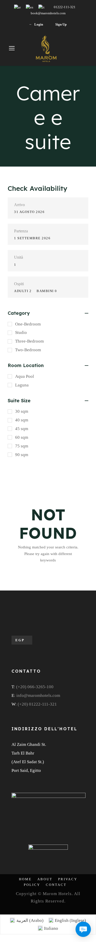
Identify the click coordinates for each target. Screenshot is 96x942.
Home (25, 879)
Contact (56, 885)
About (44, 879)
